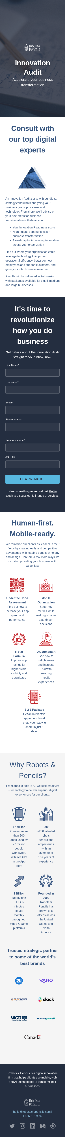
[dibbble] (52, 1126)
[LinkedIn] (33, 1126)
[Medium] (43, 1126)
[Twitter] (13, 1126)
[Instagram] (22, 1126)
